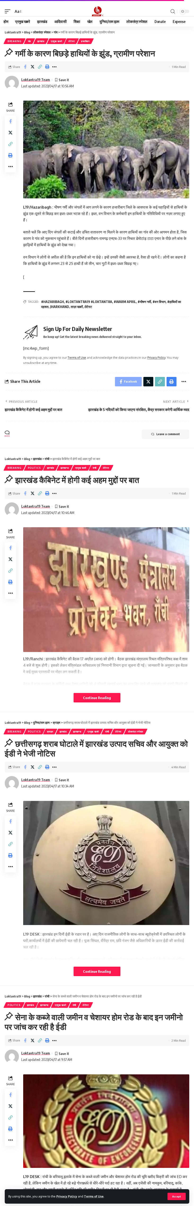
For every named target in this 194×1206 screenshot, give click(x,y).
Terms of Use (94, 1196)
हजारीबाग (85, 41)
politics (34, 467)
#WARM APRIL (125, 302)
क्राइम (50, 731)
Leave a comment (168, 434)
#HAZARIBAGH (52, 302)
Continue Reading (97, 698)
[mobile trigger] (9, 11)
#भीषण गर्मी (144, 302)
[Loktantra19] (97, 11)
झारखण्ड (65, 467)
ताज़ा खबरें (77, 307)
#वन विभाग (159, 302)
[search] (172, 11)
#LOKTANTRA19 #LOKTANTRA (89, 302)
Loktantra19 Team (35, 79)
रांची (94, 467)
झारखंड (40, 41)
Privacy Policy (66, 1196)
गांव (29, 41)
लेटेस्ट (71, 41)
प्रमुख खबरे (56, 41)
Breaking (15, 41)
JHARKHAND (59, 307)
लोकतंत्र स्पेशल (135, 731)
